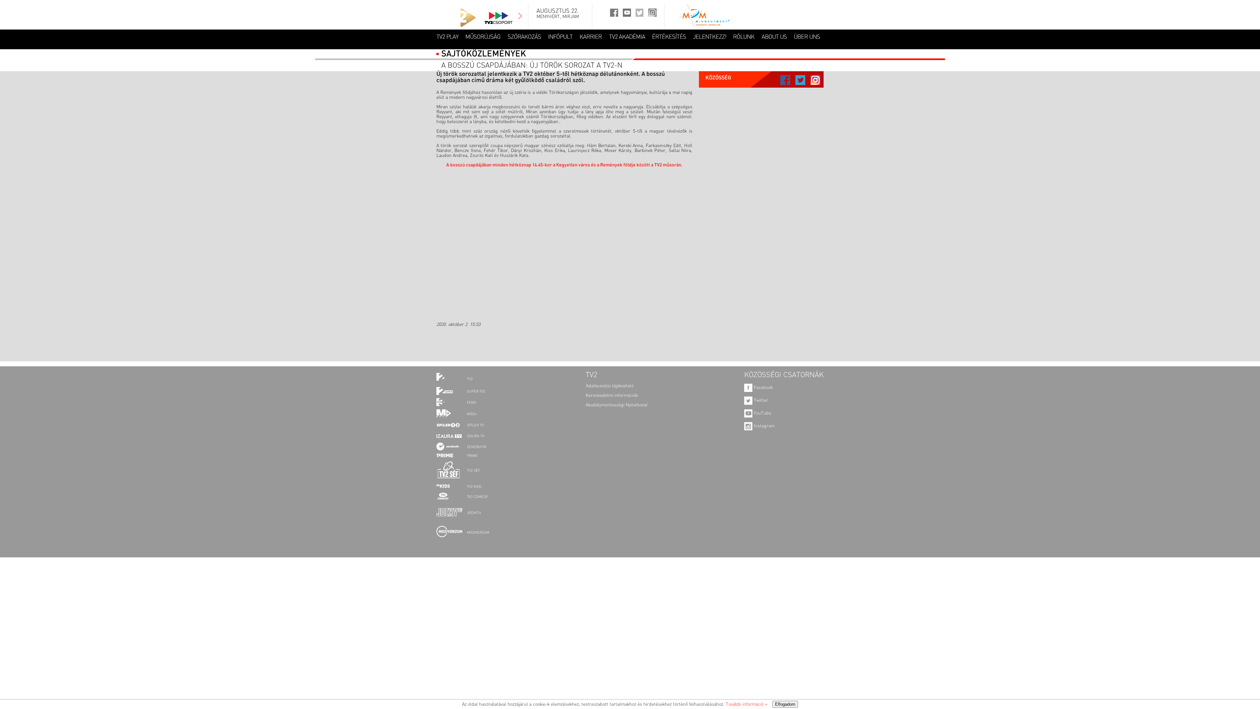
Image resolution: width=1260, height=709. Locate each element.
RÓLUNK (743, 37)
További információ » (746, 704)
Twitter (760, 400)
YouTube (761, 413)
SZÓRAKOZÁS (524, 37)
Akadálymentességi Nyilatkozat (617, 405)
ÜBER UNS (807, 37)
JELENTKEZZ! (709, 37)
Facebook (762, 387)
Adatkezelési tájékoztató (610, 386)
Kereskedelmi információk (612, 395)
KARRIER (590, 37)
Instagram (763, 426)
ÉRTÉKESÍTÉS (669, 37)
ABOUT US (774, 37)
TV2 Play (447, 37)
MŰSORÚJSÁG (482, 37)
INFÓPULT (560, 37)
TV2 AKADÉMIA (627, 37)
